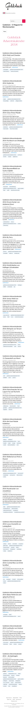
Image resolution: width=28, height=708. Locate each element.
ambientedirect (6, 221)
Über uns (9, 699)
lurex (12, 316)
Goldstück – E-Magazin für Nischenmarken (13, 26)
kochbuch (20, 154)
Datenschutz (14, 701)
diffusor (4, 439)
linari (19, 441)
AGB (14, 699)
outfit (8, 190)
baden (4, 99)
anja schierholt (6, 315)
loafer (11, 644)
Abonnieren (9, 697)
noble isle (12, 100)
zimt (17, 444)
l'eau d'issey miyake (13, 128)
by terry (4, 251)
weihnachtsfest (15, 508)
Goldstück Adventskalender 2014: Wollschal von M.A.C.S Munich (12, 457)
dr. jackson (21, 543)
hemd (19, 344)
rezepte (9, 156)
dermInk (5, 677)
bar (4, 579)
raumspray (19, 443)
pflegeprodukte (19, 100)
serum (19, 616)
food (18, 406)
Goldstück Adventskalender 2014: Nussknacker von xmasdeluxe (12, 488)
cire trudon (15, 543)
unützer (19, 644)
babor (10, 614)
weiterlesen (15, 67)
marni (10, 377)
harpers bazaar (6, 547)
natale (9, 443)
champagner (5, 69)
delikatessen (5, 406)
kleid (4, 190)
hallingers (20, 285)
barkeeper (8, 579)
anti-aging (5, 614)
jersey (4, 316)
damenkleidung (12, 186)
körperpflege (5, 100)
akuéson (5, 673)
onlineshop (19, 549)
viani (9, 686)
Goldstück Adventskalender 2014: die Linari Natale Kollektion (12, 421)
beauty (9, 543)
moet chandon (6, 71)
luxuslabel (5, 253)
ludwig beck (12, 549)
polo (15, 346)
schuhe (15, 644)
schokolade (10, 286)
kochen (4, 156)
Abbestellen (15, 697)
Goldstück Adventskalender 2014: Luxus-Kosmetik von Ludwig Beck (12, 524)
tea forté (10, 409)
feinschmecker (13, 406)
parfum (14, 377)
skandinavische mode (15, 190)
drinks (4, 581)
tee (14, 286)
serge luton (10, 550)
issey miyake (5, 128)
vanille (4, 444)
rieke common (19, 475)
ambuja (4, 543)
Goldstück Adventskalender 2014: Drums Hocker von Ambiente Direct (12, 202)
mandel (4, 443)
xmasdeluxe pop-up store (19, 512)
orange (13, 443)
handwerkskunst (6, 508)
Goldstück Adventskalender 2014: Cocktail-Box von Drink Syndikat (13, 563)
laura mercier (6, 549)
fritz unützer (5, 642)
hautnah (12, 547)
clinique (17, 675)
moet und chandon (14, 71)
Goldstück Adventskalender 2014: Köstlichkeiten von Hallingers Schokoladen (12, 265)
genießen (5, 407)
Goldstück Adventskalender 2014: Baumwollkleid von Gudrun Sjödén (12, 168)
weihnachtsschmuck (7, 510)
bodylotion (5, 127)
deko (4, 506)
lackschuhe (5, 644)
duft (4, 375)
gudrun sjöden (21, 188)
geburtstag (5, 545)
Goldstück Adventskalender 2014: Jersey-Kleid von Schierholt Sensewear (12, 298)
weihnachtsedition (11, 444)
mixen (4, 582)
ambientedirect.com (12, 673)
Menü (4, 31)
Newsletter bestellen (10, 13)
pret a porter (12, 475)
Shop (20, 697)
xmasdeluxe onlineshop (8, 512)
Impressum (18, 699)
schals (4, 476)
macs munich (20, 473)
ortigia (4, 550)
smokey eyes (16, 253)
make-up (11, 253)
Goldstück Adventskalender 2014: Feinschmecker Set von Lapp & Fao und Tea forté (13, 389)
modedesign (5, 475)
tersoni (19, 346)
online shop (5, 225)
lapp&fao (5, 409)
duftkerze (10, 439)
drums (12, 221)
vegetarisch (15, 156)
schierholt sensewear (19, 316)
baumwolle (5, 186)
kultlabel (5, 377)
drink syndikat (20, 579)
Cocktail (14, 579)
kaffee (4, 286)
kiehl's (17, 547)
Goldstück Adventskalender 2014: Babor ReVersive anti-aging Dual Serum (12, 594)
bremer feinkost (6, 675)
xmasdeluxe (15, 510)
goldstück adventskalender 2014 (16, 69)
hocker (19, 223)
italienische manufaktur (8, 346)
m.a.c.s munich (6, 682)
